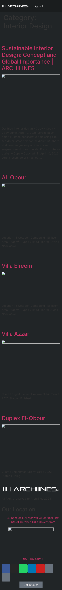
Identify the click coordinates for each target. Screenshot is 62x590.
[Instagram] (14, 568)
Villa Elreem (17, 265)
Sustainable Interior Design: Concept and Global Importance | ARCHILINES (29, 58)
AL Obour (14, 177)
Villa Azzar (15, 333)
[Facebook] (6, 568)
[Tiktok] (49, 568)
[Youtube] (40, 568)
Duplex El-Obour (23, 418)
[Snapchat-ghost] (6, 577)
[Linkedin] (32, 568)
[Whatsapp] (23, 568)
